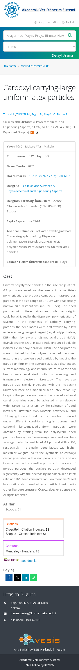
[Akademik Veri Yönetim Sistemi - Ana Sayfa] (12, 10)
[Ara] (70, 35)
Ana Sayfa (10, 66)
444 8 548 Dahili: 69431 (25, 620)
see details (29, 560)
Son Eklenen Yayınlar (35, 66)
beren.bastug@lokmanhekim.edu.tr (34, 613)
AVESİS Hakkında (41, 649)
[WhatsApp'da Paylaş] (33, 577)
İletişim (60, 649)
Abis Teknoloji (34, 665)
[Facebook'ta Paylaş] (9, 577)
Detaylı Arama (62, 55)
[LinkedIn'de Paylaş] (25, 577)
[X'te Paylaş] (17, 577)
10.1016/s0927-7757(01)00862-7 (49, 176)
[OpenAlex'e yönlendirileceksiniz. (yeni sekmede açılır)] (37, 132)
